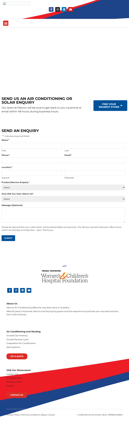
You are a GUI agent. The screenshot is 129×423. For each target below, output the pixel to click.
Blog (43, 415)
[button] (5, 23)
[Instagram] (57, 9)
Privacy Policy (13, 415)
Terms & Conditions (30, 415)
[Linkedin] (64, 9)
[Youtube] (70, 9)
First (4, 150)
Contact (51, 415)
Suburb (5, 177)
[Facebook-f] (51, 9)
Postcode (69, 177)
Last (66, 150)
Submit (8, 238)
